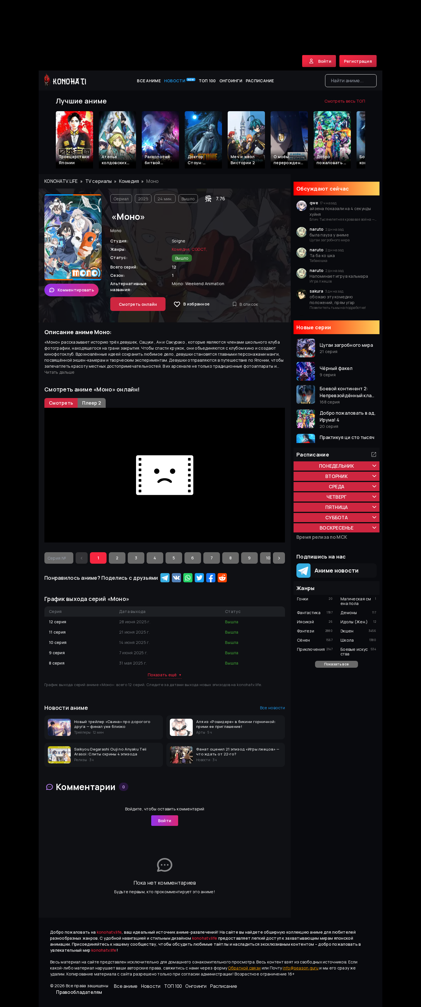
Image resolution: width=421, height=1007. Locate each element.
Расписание (260, 80)
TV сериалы (98, 181)
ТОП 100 (207, 80)
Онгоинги (230, 80)
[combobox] (350, 81)
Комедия (129, 181)
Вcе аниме (149, 80)
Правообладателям (79, 992)
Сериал (121, 198)
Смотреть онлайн (138, 304)
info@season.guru (300, 968)
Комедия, (181, 249)
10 (268, 558)
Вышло (188, 198)
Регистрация (358, 61)
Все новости (272, 707)
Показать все (336, 664)
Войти (164, 820)
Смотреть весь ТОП (344, 101)
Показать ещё (165, 674)
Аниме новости (335, 570)
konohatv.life (61, 181)
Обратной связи (244, 968)
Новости (179, 80)
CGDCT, (199, 249)
